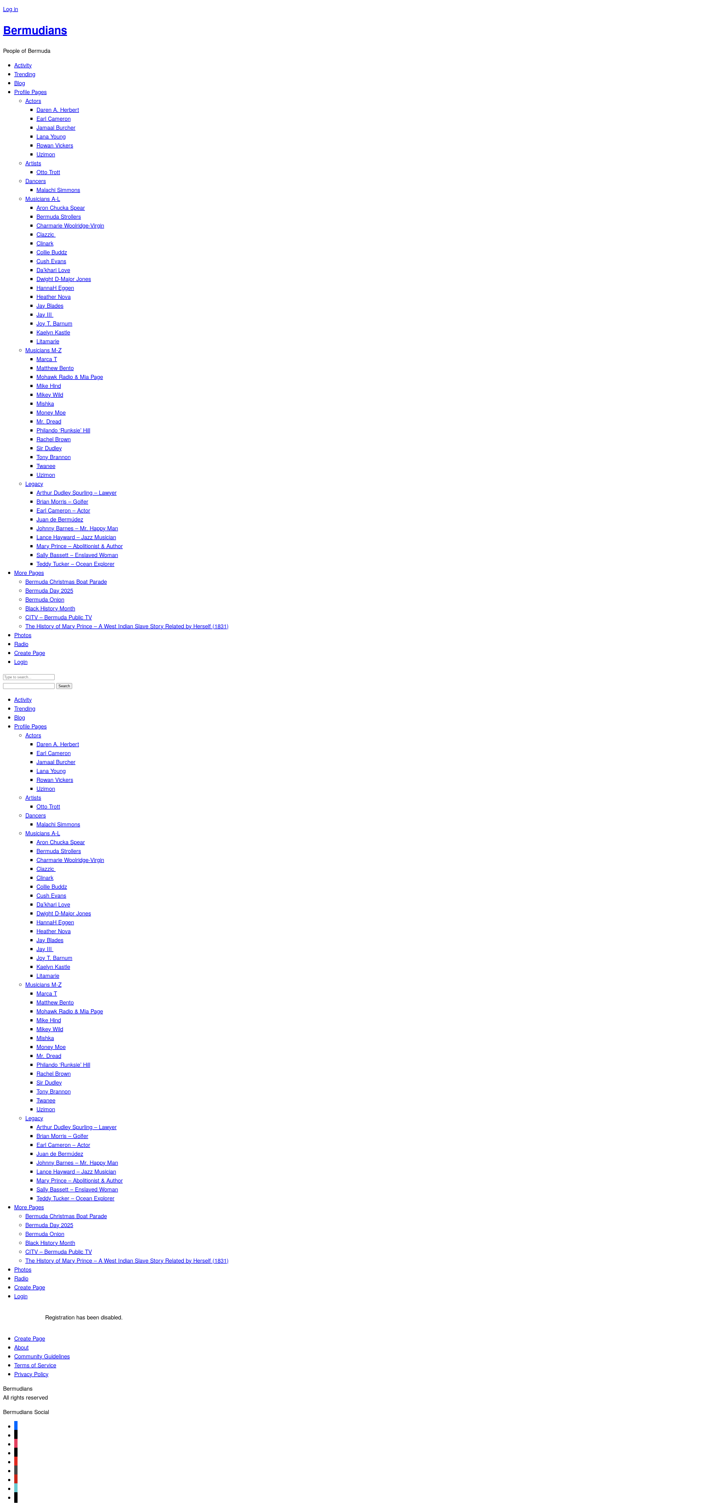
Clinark (44, 243)
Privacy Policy (31, 1374)
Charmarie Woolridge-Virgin (70, 225)
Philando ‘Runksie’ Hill (63, 430)
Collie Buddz (51, 252)
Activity (23, 65)
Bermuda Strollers (58, 216)
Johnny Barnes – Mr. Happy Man (77, 528)
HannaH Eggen (55, 288)
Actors (33, 101)
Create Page (29, 653)
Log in (10, 9)
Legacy (34, 483)
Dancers (35, 181)
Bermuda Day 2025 (49, 590)
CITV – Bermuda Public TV (58, 617)
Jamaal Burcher (55, 127)
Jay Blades (50, 305)
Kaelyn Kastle (53, 332)
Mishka (45, 403)
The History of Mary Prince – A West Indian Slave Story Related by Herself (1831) (127, 626)
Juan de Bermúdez (59, 519)
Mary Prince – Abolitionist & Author (79, 546)
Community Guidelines (42, 1356)
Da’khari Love (53, 270)
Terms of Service (35, 1365)
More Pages (29, 572)
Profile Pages (30, 92)
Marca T (46, 359)
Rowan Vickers (54, 145)
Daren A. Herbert (57, 109)
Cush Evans (51, 261)
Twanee (45, 466)
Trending (24, 74)
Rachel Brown (53, 439)
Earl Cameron (53, 118)
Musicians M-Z (43, 350)
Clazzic (46, 234)
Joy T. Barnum (54, 323)
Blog (19, 83)
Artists (33, 163)
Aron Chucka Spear (60, 207)
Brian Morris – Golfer (62, 501)
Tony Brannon (53, 457)
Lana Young (51, 136)
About (21, 1347)
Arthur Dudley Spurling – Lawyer (76, 492)
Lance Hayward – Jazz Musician (76, 537)
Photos (22, 635)
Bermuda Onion (44, 599)
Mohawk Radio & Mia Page (69, 377)
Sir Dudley (49, 448)
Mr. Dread (48, 421)
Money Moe (51, 412)
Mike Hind (48, 385)
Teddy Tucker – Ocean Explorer (75, 564)
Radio (21, 644)
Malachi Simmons (58, 190)
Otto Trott (48, 172)
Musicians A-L (42, 198)
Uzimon (45, 154)
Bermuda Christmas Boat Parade (66, 581)
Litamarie (47, 341)
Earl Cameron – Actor (63, 510)
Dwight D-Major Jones (63, 279)
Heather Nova (53, 296)
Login (21, 662)
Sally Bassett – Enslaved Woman (77, 555)
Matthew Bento (55, 368)
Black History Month (50, 608)
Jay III (44, 314)
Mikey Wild (49, 394)
